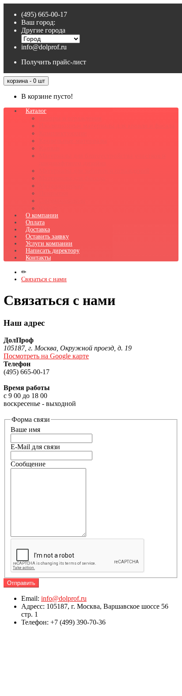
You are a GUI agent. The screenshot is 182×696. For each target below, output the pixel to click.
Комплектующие (63, 133)
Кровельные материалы (73, 140)
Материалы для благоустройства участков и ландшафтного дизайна (102, 159)
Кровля (49, 148)
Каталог (36, 111)
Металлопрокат (61, 185)
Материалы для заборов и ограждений (94, 170)
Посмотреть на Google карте (46, 356)
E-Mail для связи (35, 446)
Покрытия (53, 193)
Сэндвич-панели (62, 200)
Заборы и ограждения (70, 118)
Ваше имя (25, 429)
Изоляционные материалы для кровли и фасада (107, 125)
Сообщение (28, 464)
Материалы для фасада (72, 178)
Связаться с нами (44, 279)
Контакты (38, 257)
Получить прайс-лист (53, 62)
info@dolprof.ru (44, 47)
